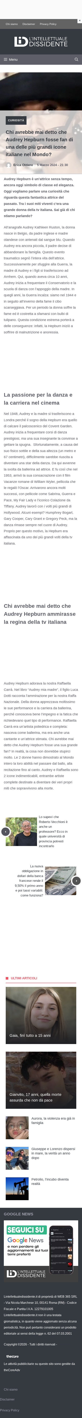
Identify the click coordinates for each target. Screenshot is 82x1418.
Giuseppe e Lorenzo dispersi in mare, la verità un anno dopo (53, 1153)
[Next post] (76, 880)
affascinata (12, 537)
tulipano (10, 320)
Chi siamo (12, 24)
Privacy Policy (48, 24)
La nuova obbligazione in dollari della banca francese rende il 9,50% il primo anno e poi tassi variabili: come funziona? (29, 880)
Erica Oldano (23, 165)
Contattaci (65, 1344)
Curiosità (16, 120)
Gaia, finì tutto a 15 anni (30, 1035)
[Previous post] (5, 831)
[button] (76, 59)
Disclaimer (29, 24)
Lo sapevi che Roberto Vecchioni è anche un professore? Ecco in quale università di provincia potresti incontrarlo (53, 831)
